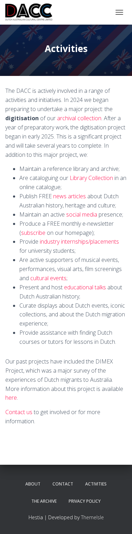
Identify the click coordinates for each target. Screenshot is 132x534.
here (11, 397)
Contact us (18, 412)
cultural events (48, 278)
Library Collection (91, 178)
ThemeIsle (92, 517)
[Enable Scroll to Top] (118, 520)
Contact (62, 484)
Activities (96, 484)
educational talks (85, 287)
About (32, 484)
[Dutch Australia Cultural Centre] (31, 12)
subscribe (34, 233)
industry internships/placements (79, 241)
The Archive (44, 501)
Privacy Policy (85, 501)
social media (81, 214)
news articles (69, 196)
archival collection (79, 118)
